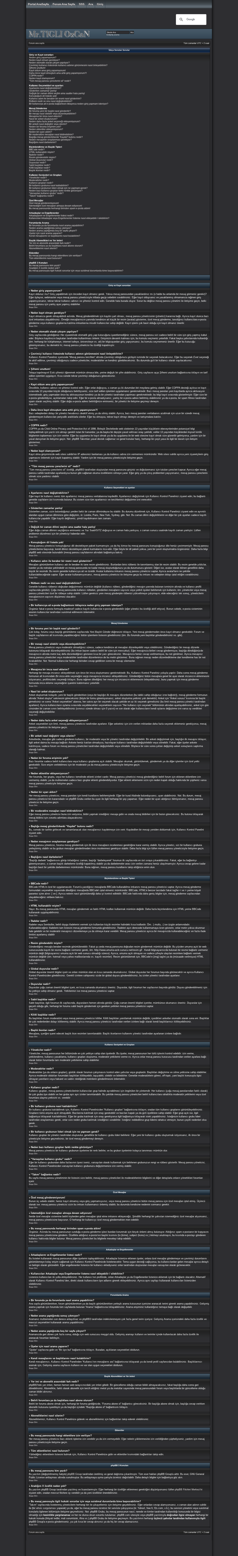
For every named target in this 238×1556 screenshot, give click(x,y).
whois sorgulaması (46, 1508)
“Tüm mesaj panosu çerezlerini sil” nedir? (50, 81)
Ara (90, 4)
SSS (81, 4)
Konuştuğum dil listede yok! (43, 96)
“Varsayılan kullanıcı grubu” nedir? (46, 193)
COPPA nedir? (36, 75)
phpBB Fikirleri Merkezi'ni (188, 1489)
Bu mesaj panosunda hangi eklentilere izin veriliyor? (55, 255)
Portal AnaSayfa (38, 4)
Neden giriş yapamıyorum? (42, 57)
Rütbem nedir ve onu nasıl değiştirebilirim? (50, 101)
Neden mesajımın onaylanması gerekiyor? (50, 139)
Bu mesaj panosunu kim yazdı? (45, 265)
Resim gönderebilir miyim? (42, 157)
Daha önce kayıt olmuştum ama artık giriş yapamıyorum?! (58, 73)
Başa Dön (33, 307)
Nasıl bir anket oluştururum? (43, 119)
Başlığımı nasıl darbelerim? (43, 142)
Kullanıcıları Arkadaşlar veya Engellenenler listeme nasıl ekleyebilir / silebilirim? (69, 218)
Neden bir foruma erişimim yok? (45, 126)
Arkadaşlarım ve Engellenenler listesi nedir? (51, 215)
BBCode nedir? (37, 149)
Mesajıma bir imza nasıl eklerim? (45, 116)
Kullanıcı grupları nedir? (41, 183)
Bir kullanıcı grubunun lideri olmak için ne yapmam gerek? (58, 188)
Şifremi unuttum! (37, 68)
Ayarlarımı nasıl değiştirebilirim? (45, 88)
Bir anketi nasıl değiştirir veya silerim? (48, 124)
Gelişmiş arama (112, 35)
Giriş (100, 4)
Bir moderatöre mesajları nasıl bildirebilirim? (51, 134)
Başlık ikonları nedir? (39, 170)
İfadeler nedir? (36, 154)
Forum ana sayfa (64, 4)
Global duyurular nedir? (41, 160)
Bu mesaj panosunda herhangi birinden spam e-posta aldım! (59, 208)
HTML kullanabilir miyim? (42, 152)
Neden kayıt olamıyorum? (42, 78)
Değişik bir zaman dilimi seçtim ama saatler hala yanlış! (57, 93)
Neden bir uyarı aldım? (40, 132)
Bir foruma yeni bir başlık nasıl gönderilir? (50, 111)
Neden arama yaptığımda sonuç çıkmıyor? (50, 228)
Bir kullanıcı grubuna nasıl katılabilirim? (49, 185)
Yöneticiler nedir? (38, 177)
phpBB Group (74, 1474)
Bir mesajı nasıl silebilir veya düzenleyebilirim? (52, 113)
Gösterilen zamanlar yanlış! (43, 90)
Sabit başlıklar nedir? (39, 165)
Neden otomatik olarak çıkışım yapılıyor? (49, 62)
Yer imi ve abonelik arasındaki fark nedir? (50, 243)
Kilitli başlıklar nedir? (39, 168)
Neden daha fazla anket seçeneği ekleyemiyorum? (54, 121)
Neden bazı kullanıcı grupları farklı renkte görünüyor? (56, 190)
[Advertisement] (98, 19)
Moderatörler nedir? (39, 180)
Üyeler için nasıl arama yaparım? (45, 233)
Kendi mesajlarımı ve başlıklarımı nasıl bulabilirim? (54, 236)
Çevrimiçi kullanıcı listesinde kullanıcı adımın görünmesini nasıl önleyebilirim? (68, 65)
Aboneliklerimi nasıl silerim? (43, 248)
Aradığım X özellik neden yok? (44, 268)
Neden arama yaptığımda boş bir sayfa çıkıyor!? (53, 230)
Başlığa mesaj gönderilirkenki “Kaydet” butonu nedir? (56, 137)
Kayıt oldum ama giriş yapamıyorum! (47, 70)
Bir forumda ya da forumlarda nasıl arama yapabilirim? (56, 225)
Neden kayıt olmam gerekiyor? (44, 60)
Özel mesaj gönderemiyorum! (44, 203)
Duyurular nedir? (37, 162)
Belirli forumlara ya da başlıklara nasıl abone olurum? (56, 245)
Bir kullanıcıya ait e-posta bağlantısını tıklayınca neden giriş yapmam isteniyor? (68, 104)
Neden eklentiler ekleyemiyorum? (46, 129)
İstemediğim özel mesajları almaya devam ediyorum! (55, 205)
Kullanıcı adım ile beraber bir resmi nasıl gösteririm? (55, 98)
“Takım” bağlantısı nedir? (41, 196)
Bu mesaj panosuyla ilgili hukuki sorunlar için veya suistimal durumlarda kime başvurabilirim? (76, 270)
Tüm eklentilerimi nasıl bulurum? (45, 258)
